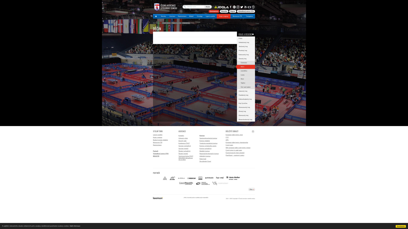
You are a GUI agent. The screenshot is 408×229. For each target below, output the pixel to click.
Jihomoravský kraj (244, 107)
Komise (202, 135)
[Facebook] (230, 7)
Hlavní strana (166, 23)
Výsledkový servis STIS (246, 11)
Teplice (243, 83)
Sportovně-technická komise (208, 138)
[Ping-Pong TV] (253, 7)
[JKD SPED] (172, 178)
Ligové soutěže (210, 16)
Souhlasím (401, 226)
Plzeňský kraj (243, 50)
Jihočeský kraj (243, 46)
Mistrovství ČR (237, 16)
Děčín (242, 67)
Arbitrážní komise (205, 156)
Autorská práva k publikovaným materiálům (197, 197)
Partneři (155, 151)
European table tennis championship (237, 142)
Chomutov (244, 63)
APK (227, 140)
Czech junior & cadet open (234, 150)
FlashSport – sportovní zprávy (235, 155)
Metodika (224, 11)
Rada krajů (203, 159)
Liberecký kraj (243, 91)
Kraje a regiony (223, 16)
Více (251, 189)
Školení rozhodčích (184, 151)
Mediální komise (205, 151)
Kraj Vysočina (243, 103)
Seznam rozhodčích (184, 146)
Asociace (172, 16)
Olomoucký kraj (243, 115)
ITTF (227, 137)
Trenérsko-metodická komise (208, 143)
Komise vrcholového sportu (208, 146)
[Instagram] (238, 7)
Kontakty (181, 135)
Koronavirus (214, 11)
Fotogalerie (249, 16)
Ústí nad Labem (246, 87)
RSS (185, 197)
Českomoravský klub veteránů (235, 153)
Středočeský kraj (244, 42)
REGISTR (156, 156)
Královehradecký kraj (245, 99)
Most (242, 79)
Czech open (229, 145)
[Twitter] (241, 7)
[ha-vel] (219, 178)
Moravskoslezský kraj (245, 119)
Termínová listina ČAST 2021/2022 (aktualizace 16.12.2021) (185, 158)
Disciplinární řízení (205, 161)
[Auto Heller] (233, 178)
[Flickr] (234, 7)
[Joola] (181, 178)
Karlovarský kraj (244, 54)
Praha (240, 38)
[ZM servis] (200, 178)
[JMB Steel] (165, 178)
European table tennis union (234, 135)
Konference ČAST (184, 143)
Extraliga (199, 16)
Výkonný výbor (183, 138)
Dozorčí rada (182, 141)
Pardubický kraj (243, 95)
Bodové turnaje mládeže (160, 140)
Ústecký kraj (186, 23)
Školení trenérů (183, 153)
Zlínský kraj (242, 111)
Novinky (163, 16)
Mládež (191, 16)
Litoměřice (244, 71)
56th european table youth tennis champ (238, 148)
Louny (242, 75)
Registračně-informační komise (209, 153)
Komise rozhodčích (205, 148)
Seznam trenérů (183, 148)
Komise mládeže (205, 141)
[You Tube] (245, 7)
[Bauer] (209, 178)
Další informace (75, 226)
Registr (232, 11)
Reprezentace (182, 16)
